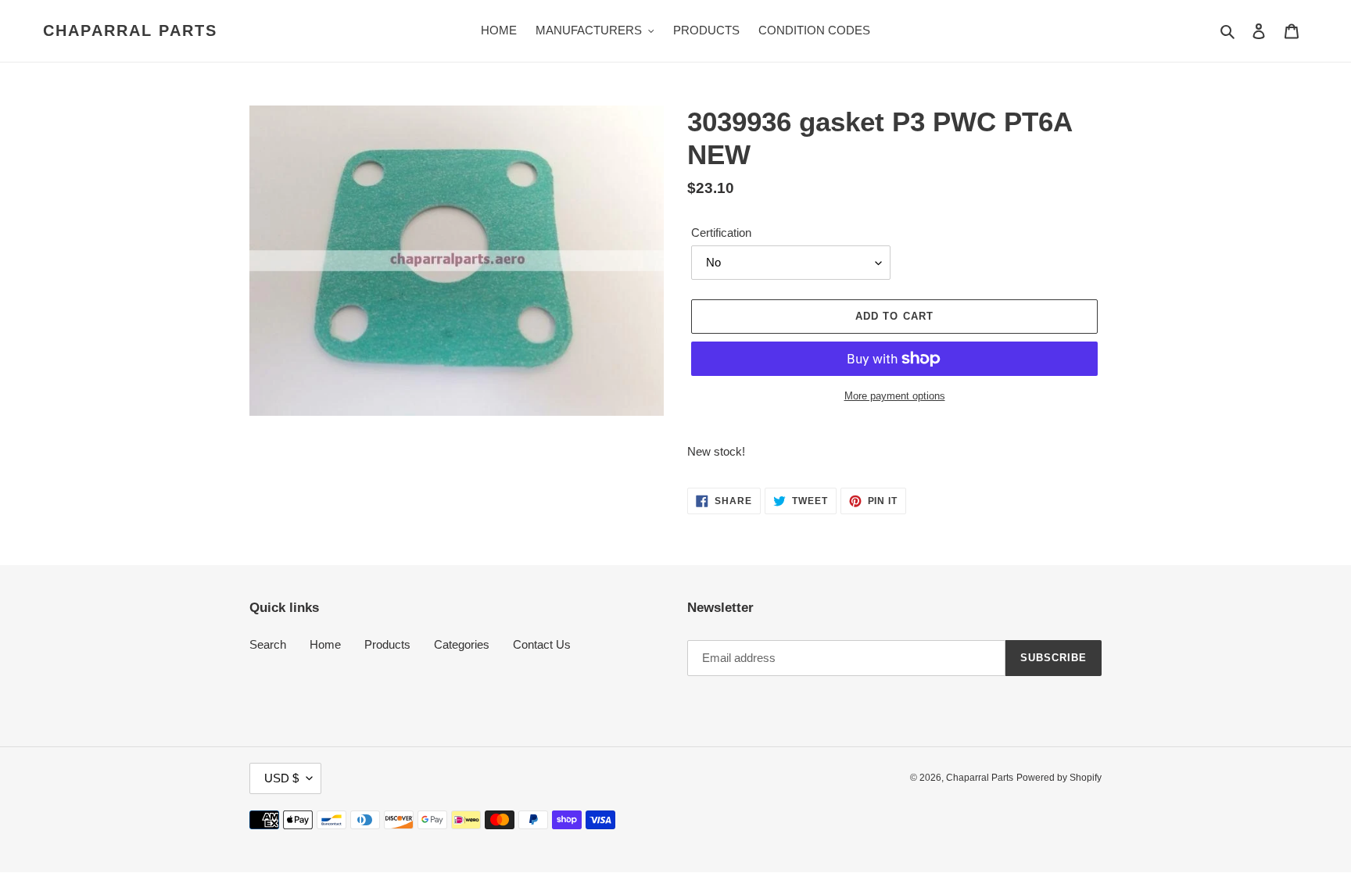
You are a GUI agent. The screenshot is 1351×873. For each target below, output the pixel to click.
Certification (721, 232)
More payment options (894, 396)
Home (325, 644)
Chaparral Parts (130, 30)
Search (267, 644)
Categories (461, 644)
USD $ (281, 778)
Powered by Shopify (1059, 777)
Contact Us (542, 644)
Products (387, 644)
